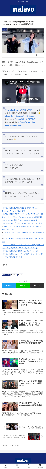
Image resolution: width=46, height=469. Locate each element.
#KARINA (31, 119)
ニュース (6, 275)
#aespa (18, 119)
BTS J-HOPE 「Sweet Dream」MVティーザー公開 (22, 223)
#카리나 (31, 110)
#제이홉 (23, 110)
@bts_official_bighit (12, 110)
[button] (41, 286)
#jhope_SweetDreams (13, 116)
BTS (21, 275)
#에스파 (24, 119)
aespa (14, 275)
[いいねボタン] (3, 265)
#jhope (31, 116)
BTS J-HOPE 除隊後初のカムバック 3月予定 (20, 251)
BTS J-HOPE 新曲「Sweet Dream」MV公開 (20, 220)
